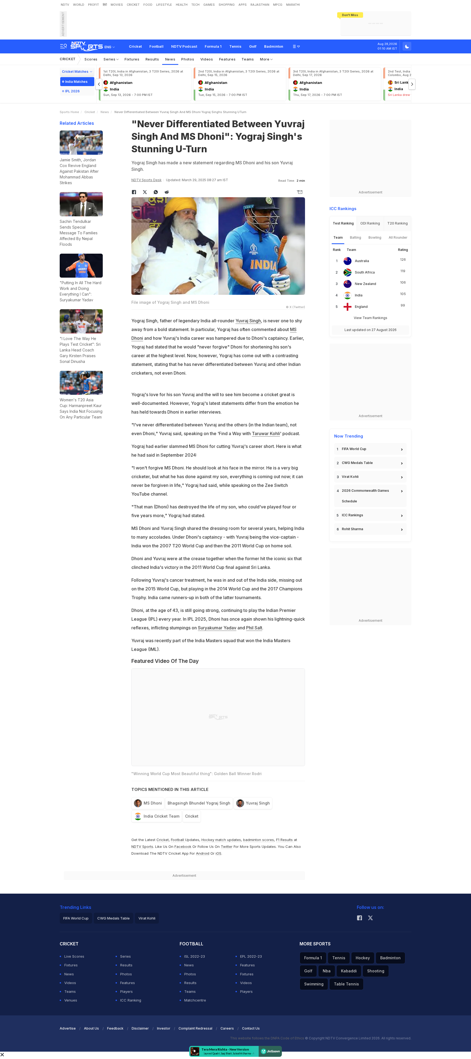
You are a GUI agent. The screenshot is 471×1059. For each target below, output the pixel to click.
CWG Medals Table (357, 463)
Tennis (235, 46)
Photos (187, 59)
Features (227, 59)
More (265, 59)
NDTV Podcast (184, 46)
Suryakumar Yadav (217, 627)
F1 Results (285, 840)
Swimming (314, 984)
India (359, 295)
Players (126, 991)
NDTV (65, 5)
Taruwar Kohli (266, 433)
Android (202, 853)
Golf (252, 46)
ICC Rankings (352, 515)
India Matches (76, 82)
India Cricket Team (161, 816)
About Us (91, 1028)
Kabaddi (349, 971)
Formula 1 (213, 46)
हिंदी (105, 5)
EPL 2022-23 (251, 956)
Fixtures (132, 59)
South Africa (365, 272)
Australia (362, 261)
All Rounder (398, 237)
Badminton (273, 46)
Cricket (135, 46)
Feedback (115, 1028)
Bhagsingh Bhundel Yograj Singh (199, 803)
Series (110, 59)
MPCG (277, 5)
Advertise (68, 1028)
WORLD (78, 5)
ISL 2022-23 (194, 956)
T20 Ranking (397, 223)
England (361, 307)
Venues (70, 1000)
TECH (195, 5)
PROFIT (93, 5)
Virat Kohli (350, 477)
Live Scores (74, 956)
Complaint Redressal (195, 1028)
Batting (355, 237)
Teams (247, 59)
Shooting (375, 971)
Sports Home (69, 112)
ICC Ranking (130, 1000)
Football (156, 46)
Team (338, 237)
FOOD (147, 5)
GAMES (209, 5)
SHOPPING (227, 5)
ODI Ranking (370, 223)
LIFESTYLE (164, 5)
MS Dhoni (153, 803)
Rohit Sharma (352, 529)
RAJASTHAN (259, 5)
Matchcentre (195, 1000)
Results (152, 59)
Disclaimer (140, 1028)
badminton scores (258, 840)
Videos (206, 59)
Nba (327, 971)
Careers (227, 1028)
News (170, 59)
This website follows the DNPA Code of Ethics (267, 1038)
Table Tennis (346, 984)
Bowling (375, 237)
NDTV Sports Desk (146, 180)
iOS (218, 853)
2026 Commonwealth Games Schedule (365, 495)
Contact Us (251, 1028)
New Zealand (365, 284)
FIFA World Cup (354, 449)
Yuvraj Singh (248, 320)
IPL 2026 (72, 91)
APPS (242, 5)
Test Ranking (343, 223)
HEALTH (182, 5)
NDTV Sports (142, 846)
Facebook (182, 846)
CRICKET (133, 5)
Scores (91, 59)
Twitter (227, 846)
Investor (163, 1028)
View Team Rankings (370, 318)
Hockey (363, 957)
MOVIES (117, 5)
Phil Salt (254, 627)
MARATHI (293, 5)
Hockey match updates (221, 840)
